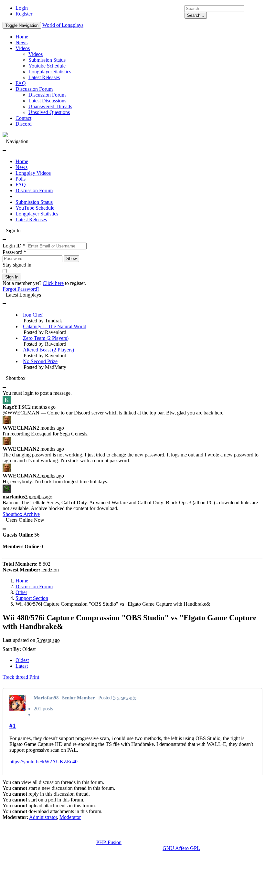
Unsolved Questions (49, 112)
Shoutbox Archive (21, 514)
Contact (23, 118)
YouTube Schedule (35, 208)
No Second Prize (40, 361)
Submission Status (47, 60)
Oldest (22, 660)
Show (71, 258)
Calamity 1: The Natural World (54, 326)
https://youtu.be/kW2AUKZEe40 (43, 761)
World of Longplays (62, 25)
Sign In (11, 277)
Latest (22, 666)
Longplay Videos (33, 173)
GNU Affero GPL (181, 848)
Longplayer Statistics (49, 71)
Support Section (32, 598)
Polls (21, 179)
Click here (53, 283)
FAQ (21, 83)
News (21, 42)
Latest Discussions (47, 100)
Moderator (70, 817)
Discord (24, 124)
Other (21, 592)
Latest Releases (44, 77)
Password (14, 252)
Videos (23, 48)
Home (22, 36)
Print (34, 677)
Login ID (14, 245)
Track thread (15, 677)
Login (22, 8)
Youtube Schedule (47, 65)
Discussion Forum (34, 89)
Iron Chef (33, 315)
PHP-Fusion (109, 842)
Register (24, 13)
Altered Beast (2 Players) (48, 349)
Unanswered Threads (50, 106)
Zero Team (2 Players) (46, 338)
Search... (195, 15)
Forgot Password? (21, 289)
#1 (12, 725)
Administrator (43, 817)
